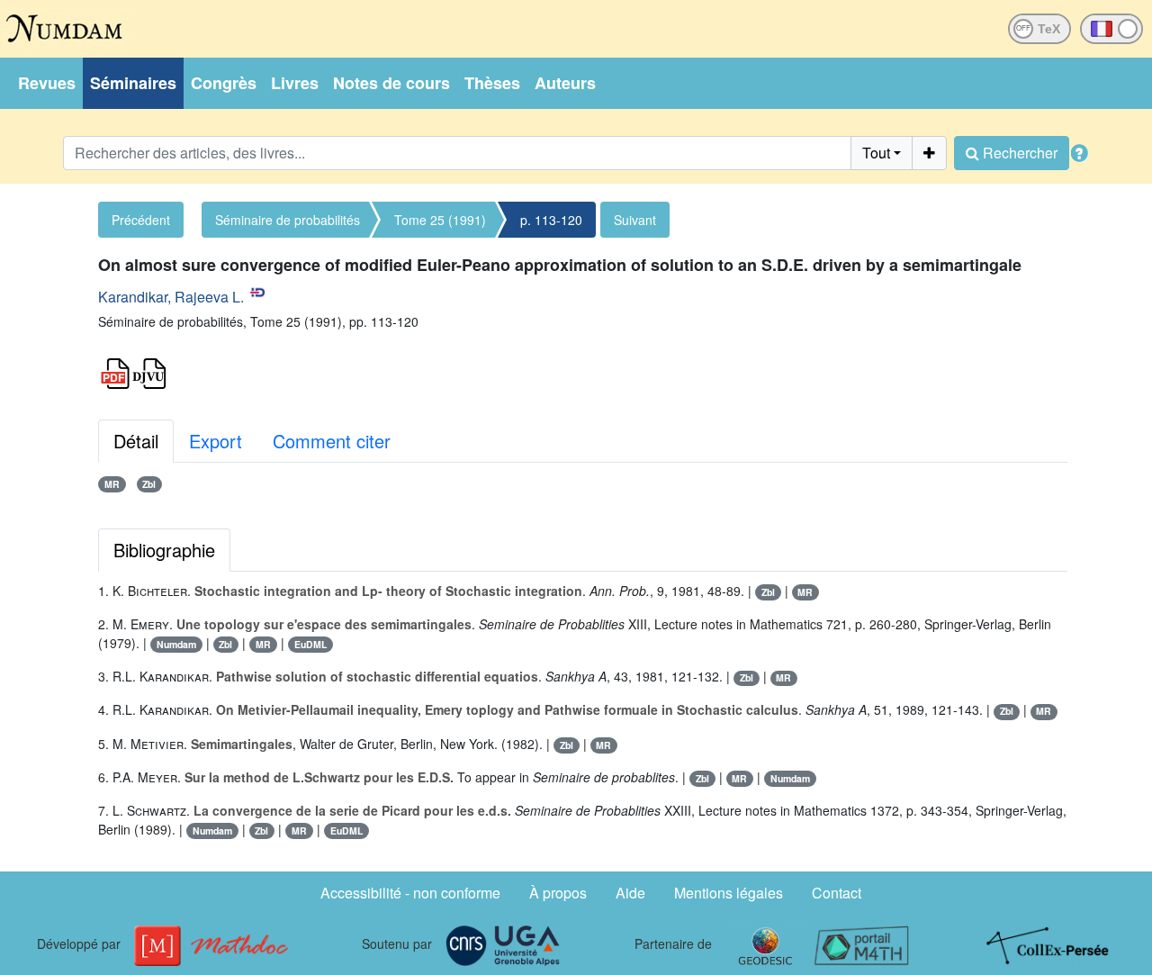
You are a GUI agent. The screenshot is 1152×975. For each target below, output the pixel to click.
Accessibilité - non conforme (410, 892)
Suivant (635, 220)
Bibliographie (164, 550)
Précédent (141, 220)
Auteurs (565, 83)
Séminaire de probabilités (287, 220)
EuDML (310, 644)
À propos (558, 892)
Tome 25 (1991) (440, 220)
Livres (295, 83)
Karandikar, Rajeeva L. (171, 296)
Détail (135, 441)
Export (215, 441)
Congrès (223, 83)
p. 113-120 (551, 220)
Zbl (149, 484)
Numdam (176, 644)
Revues (47, 83)
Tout (876, 152)
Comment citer (332, 441)
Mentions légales (728, 892)
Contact (836, 892)
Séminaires (133, 83)
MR (112, 484)
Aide (630, 892)
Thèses (492, 83)
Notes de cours (391, 83)
